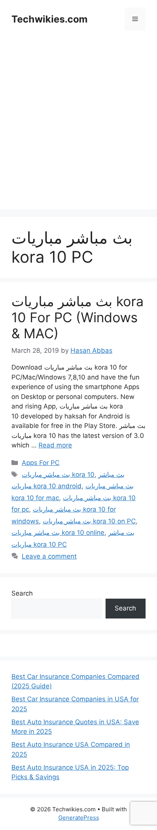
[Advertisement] (78, 130)
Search (22, 593)
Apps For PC (40, 463)
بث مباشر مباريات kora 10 (58, 474)
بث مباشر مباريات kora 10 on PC (89, 521)
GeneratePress (78, 817)
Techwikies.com (49, 19)
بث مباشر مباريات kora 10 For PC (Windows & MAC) (77, 317)
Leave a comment (49, 556)
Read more (55, 445)
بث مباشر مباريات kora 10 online (57, 532)
